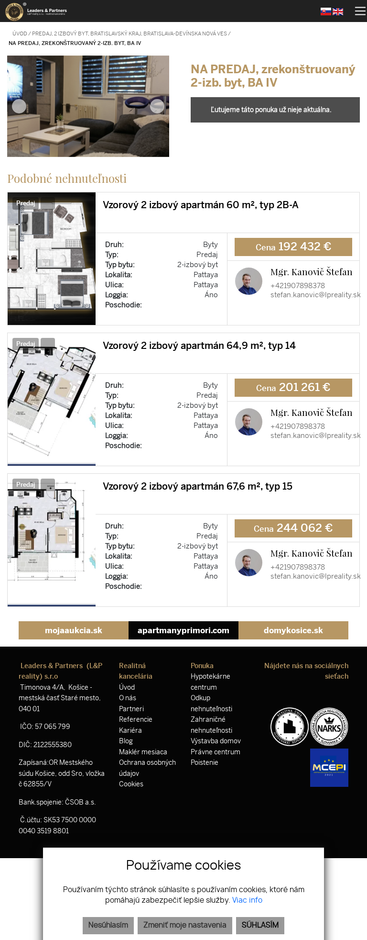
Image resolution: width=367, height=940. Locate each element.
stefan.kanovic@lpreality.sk (315, 295)
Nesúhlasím (108, 925)
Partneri (131, 709)
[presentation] (19, 106)
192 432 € (294, 246)
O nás (127, 698)
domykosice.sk (293, 630)
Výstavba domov (216, 741)
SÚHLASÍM (260, 925)
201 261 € (293, 387)
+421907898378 (297, 285)
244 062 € (293, 528)
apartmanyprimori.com (183, 630)
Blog (126, 741)
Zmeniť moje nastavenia (185, 925)
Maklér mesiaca (143, 752)
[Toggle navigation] (356, 11)
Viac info (247, 900)
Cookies (131, 784)
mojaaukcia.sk (73, 630)
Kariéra (130, 731)
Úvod (19, 34)
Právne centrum (215, 752)
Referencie (135, 720)
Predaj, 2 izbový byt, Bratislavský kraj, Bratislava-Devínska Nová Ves (130, 34)
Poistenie (204, 763)
